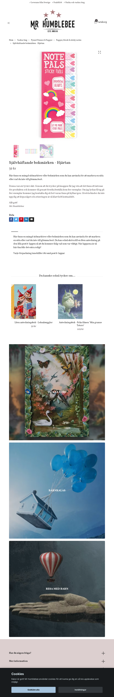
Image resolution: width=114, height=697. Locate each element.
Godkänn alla (33, 690)
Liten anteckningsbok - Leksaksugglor (34, 322)
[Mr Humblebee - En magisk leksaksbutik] (52, 22)
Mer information (18, 661)
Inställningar (80, 690)
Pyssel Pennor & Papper (41, 40)
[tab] (14, 229)
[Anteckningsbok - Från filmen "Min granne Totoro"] (80, 301)
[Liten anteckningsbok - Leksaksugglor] (33, 301)
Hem (11, 40)
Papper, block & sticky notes (68, 40)
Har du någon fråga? (20, 653)
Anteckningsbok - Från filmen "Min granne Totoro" (80, 324)
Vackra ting (22, 40)
